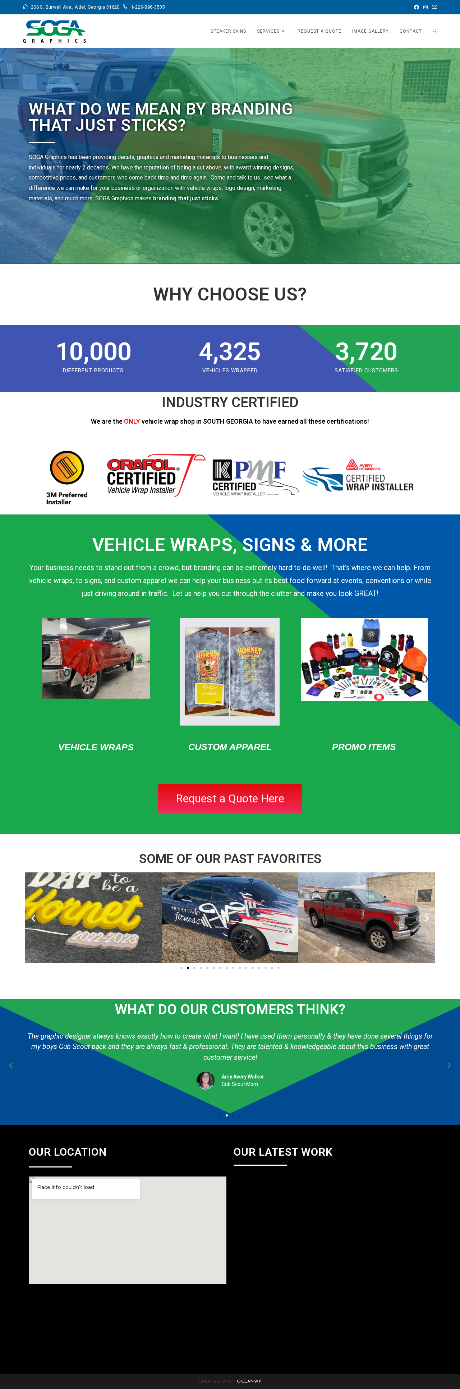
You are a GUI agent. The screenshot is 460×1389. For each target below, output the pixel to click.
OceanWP (249, 1381)
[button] (33, 917)
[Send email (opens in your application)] (433, 7)
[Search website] (434, 31)
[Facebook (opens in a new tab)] (416, 7)
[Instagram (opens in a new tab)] (425, 7)
